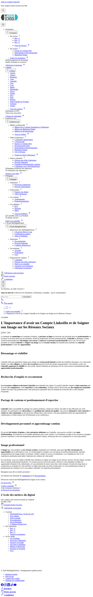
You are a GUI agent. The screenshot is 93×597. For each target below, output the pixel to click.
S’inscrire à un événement (24, 266)
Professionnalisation (22, 201)
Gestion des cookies (12, 578)
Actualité (18, 250)
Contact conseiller (7, 486)
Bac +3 (17, 40)
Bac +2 (17, 38)
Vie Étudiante (15, 538)
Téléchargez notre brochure (14, 273)
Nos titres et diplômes (17, 545)
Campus (8, 67)
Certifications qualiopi (22, 234)
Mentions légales (11, 574)
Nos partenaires (20, 241)
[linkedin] (8, 585)
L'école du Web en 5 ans (23, 232)
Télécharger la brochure (23, 268)
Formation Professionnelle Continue (27, 164)
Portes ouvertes (9, 276)
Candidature (8, 279)
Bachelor (18, 208)
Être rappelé (8, 303)
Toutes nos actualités (13, 311)
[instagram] (5, 585)
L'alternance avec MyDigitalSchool (27, 166)
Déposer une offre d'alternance (25, 160)
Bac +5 (17, 42)
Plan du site (9, 576)
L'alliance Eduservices (23, 245)
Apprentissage (20, 199)
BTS (16, 206)
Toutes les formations (17, 534)
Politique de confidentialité (14, 580)
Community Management (24, 140)
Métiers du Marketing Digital (25, 129)
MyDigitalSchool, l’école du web (22, 514)
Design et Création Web (23, 51)
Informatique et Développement (26, 53)
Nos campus (14, 516)
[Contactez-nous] (2, 300)
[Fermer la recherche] (3, 286)
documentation (40, 476)
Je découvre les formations (10, 490)
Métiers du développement (24, 131)
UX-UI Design (20, 152)
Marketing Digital (21, 55)
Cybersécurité (19, 142)
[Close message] (3, 10)
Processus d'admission (22, 185)
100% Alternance (21, 194)
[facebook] (2, 585)
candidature (26, 476)
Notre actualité (15, 518)
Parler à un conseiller (22, 264)
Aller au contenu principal (10, 2)
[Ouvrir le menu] (3, 25)
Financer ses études (21, 192)
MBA (17, 210)
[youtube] (15, 585)
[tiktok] (12, 585)
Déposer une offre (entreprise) (25, 262)
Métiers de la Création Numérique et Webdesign (32, 127)
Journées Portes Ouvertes (13, 505)
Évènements (19, 253)
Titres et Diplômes (21, 236)
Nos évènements (16, 522)
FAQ (16, 255)
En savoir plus (6, 483)
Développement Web (22, 146)
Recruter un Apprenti (17, 549)
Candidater (18, 260)
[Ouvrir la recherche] (3, 282)
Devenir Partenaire (21, 162)
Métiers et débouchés (17, 547)
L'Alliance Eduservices (18, 524)
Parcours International (22, 187)
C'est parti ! (27, 297)
